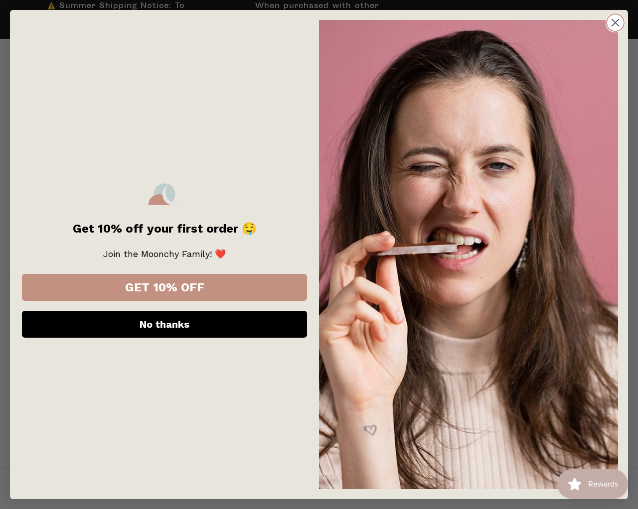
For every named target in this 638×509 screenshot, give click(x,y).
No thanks (164, 324)
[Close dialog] (615, 22)
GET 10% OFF (164, 287)
